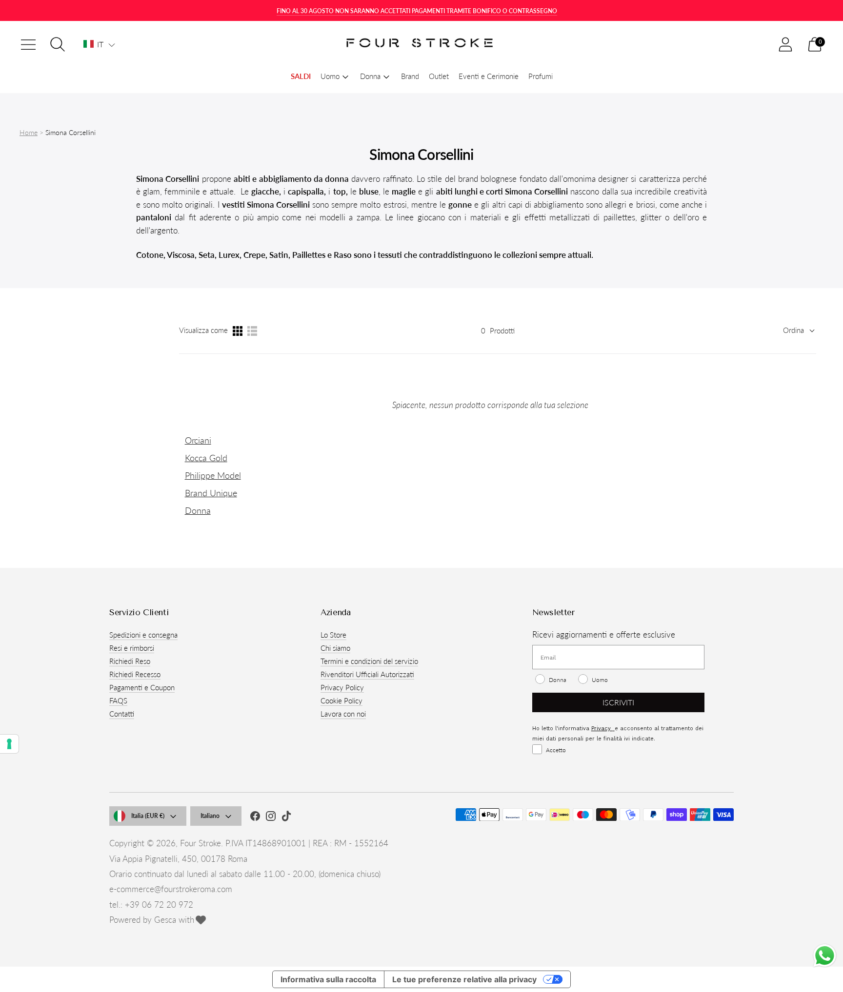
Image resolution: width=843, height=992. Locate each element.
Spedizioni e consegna (143, 634)
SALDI (301, 76)
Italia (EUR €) (147, 815)
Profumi (540, 76)
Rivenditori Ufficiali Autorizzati (367, 674)
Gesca (165, 919)
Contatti (121, 713)
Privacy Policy (342, 687)
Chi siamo (335, 647)
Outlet (439, 76)
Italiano (210, 815)
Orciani (198, 440)
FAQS (118, 700)
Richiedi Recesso (135, 674)
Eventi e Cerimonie (489, 76)
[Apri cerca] (57, 44)
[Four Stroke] (421, 44)
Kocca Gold (206, 457)
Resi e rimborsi (131, 647)
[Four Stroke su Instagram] (271, 817)
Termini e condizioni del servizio (369, 661)
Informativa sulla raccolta (328, 979)
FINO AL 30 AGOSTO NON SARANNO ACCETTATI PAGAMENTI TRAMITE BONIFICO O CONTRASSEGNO (417, 11)
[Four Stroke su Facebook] (255, 817)
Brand (410, 76)
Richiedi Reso (129, 661)
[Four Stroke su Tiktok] (286, 817)
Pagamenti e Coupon (142, 687)
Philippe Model (213, 475)
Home (29, 132)
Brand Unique (211, 492)
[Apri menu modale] (28, 44)
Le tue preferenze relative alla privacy (464, 979)
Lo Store (333, 634)
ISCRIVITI (618, 702)
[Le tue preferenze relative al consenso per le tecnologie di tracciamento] (9, 744)
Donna (198, 510)
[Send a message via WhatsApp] (824, 955)
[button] (99, 44)
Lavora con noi (343, 713)
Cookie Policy (341, 700)
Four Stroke (200, 843)
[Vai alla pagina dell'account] (785, 44)
